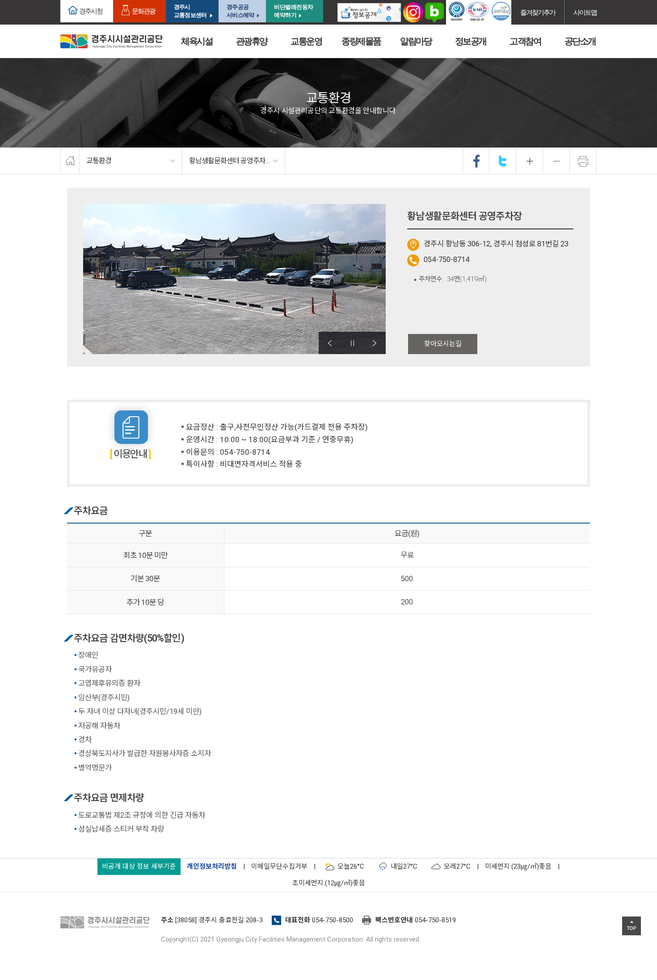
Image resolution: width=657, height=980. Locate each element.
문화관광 (143, 11)
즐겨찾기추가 (537, 12)
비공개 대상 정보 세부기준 (139, 866)
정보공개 (470, 41)
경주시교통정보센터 (190, 11)
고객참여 (525, 41)
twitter (502, 161)
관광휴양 (251, 41)
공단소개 (580, 41)
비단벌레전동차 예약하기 (293, 11)
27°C (404, 866)
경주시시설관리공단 (111, 41)
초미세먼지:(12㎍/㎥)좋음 (328, 883)
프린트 (583, 161)
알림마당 (415, 41)
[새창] (369, 12)
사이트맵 (585, 12)
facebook (476, 161)
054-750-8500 (332, 920)
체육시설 (196, 41)
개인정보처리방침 (212, 866)
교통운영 (306, 41)
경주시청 (90, 11)
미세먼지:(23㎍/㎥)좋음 (518, 866)
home (70, 161)
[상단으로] (631, 926)
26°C (350, 866)
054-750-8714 (446, 259)
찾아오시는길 (443, 344)
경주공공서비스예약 (240, 11)
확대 (529, 161)
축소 (556, 161)
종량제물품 (361, 41)
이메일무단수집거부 (279, 866)
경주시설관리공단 (107, 922)
